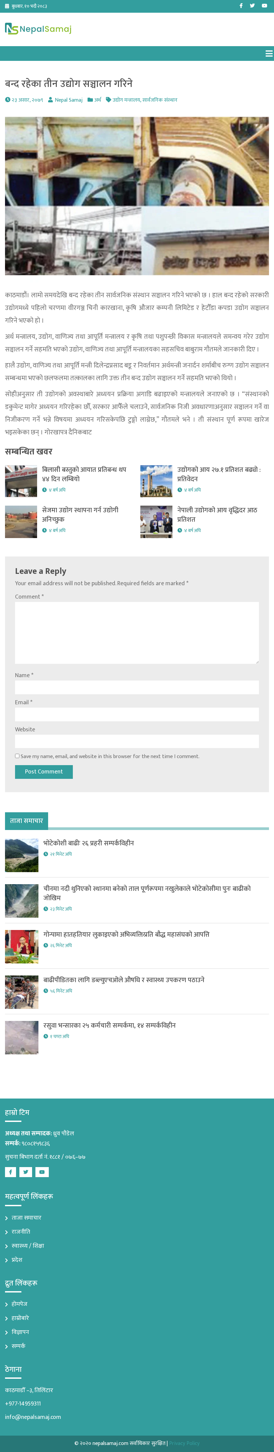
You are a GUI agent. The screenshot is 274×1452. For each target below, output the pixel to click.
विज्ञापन (20, 1332)
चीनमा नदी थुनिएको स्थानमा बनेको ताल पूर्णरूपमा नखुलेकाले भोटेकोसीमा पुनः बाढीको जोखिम (147, 893)
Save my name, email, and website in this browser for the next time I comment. (110, 756)
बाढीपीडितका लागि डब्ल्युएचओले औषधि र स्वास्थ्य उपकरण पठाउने (123, 980)
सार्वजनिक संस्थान (159, 100)
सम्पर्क (18, 1346)
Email (23, 703)
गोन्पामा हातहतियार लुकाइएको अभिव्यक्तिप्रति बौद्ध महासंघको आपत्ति (126, 934)
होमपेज (19, 1304)
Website (25, 730)
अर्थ (97, 100)
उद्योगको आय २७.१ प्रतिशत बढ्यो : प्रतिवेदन (219, 474)
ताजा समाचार (26, 1218)
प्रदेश (17, 1260)
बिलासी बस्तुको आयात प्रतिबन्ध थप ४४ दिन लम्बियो (84, 474)
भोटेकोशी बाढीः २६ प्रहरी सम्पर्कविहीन (88, 843)
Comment (29, 597)
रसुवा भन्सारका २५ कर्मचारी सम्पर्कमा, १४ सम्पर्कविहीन (109, 1025)
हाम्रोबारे (20, 1318)
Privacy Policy (184, 1443)
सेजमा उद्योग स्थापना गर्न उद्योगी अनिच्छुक (80, 515)
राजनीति (21, 1232)
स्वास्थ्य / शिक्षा (28, 1246)
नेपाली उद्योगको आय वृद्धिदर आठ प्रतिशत (217, 515)
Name (24, 675)
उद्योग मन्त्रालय (126, 100)
